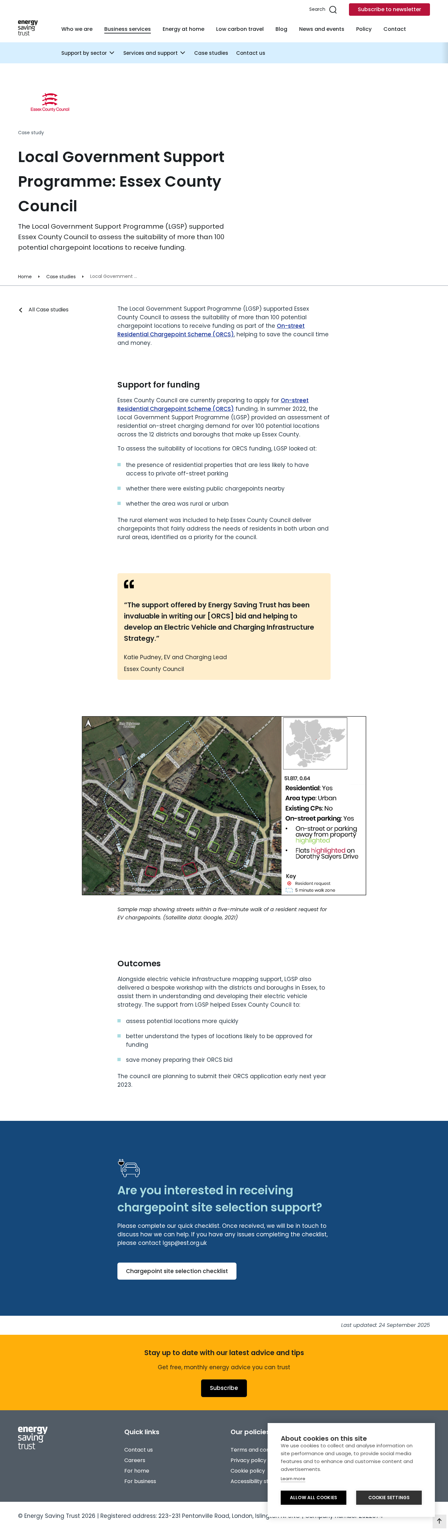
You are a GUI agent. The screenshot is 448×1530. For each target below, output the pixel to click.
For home (136, 1471)
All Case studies (49, 309)
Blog (281, 29)
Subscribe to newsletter (389, 9)
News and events (321, 29)
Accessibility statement (261, 1481)
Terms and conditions (258, 1450)
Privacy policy (248, 1460)
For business (140, 1481)
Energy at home (183, 29)
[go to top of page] (439, 1521)
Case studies (211, 53)
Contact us (250, 53)
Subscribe (224, 1388)
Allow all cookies (313, 1498)
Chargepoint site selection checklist (177, 1271)
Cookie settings (389, 1498)
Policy (364, 29)
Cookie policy (248, 1471)
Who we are (76, 29)
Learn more (293, 1479)
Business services (127, 29)
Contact (394, 29)
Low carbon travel (240, 29)
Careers (134, 1460)
